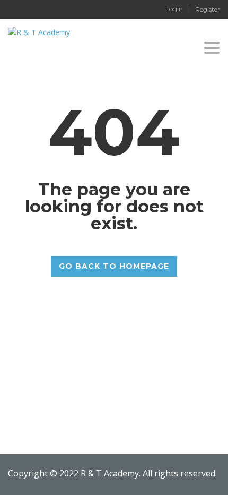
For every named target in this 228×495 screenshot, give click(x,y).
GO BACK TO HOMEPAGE (114, 266)
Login (174, 9)
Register (207, 9)
